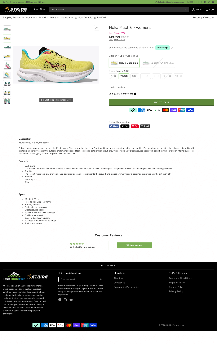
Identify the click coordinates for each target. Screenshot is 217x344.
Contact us (119, 282)
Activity (30, 17)
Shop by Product (12, 17)
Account (197, 9)
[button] (118, 39)
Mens (53, 17)
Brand (42, 17)
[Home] (16, 9)
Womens (65, 17)
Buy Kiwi (101, 17)
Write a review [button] (134, 245)
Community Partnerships (126, 287)
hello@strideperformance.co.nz (171, 2)
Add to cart (161, 102)
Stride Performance (175, 325)
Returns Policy (176, 287)
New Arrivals (85, 17)
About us (118, 278)
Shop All (38, 9)
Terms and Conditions (180, 278)
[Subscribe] (100, 279)
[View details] (25, 276)
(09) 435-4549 (195, 2)
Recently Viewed (202, 17)
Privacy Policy (176, 291)
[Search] (186, 9)
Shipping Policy (177, 282)
